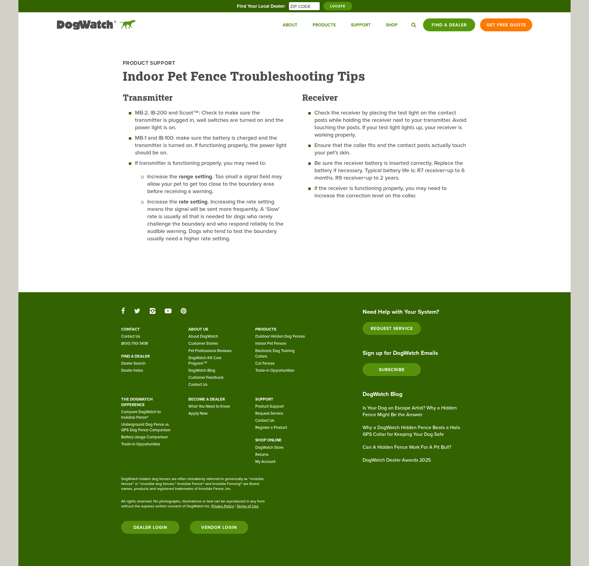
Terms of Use (248, 506)
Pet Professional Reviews (210, 350)
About (290, 25)
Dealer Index (132, 370)
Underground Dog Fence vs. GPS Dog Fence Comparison (146, 426)
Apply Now (198, 413)
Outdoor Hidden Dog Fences (280, 336)
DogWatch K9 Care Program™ (204, 360)
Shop (392, 25)
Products (324, 25)
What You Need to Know (209, 406)
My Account (265, 461)
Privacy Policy (222, 506)
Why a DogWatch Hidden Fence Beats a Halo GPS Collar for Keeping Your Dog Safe (411, 430)
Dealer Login (150, 527)
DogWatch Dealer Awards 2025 (397, 459)
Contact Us (130, 336)
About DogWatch (203, 336)
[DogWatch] (96, 25)
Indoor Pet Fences (270, 343)
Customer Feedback (206, 377)
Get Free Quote (506, 25)
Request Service (269, 413)
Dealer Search (133, 363)
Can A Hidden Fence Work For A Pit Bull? (407, 447)
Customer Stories (203, 343)
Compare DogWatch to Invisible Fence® (141, 414)
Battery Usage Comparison (144, 437)
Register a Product (271, 427)
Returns (261, 454)
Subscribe (392, 369)
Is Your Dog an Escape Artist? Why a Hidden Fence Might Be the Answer (410, 411)
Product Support (149, 63)
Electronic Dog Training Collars (275, 353)
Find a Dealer (449, 25)
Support (361, 25)
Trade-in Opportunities (274, 370)
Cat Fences (265, 363)
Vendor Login (219, 527)
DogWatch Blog (201, 370)
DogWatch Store (269, 447)
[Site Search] (413, 25)
